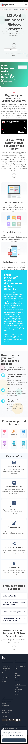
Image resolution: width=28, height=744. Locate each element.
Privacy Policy (5, 705)
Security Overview (7, 710)
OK (14, 740)
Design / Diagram (20, 666)
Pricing (4, 681)
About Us (17, 687)
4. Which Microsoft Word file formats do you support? (12, 619)
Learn (16, 671)
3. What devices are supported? (12, 612)
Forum (17, 668)
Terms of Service (6, 701)
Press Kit (17, 691)
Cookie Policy (5, 737)
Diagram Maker (6, 668)
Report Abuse (5, 712)
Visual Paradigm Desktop (18, 1)
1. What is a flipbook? (9, 596)
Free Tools (18, 678)
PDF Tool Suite (6, 664)
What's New (18, 689)
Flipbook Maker (6, 666)
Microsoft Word (10, 50)
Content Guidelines (7, 708)
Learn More (23, 53)
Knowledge (18, 675)
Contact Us (18, 694)
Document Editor (6, 675)
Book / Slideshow (19, 664)
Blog (16, 673)
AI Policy (4, 703)
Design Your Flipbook (6, 9)
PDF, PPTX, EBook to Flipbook (18, 9)
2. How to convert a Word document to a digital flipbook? (14, 603)
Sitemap (17, 680)
